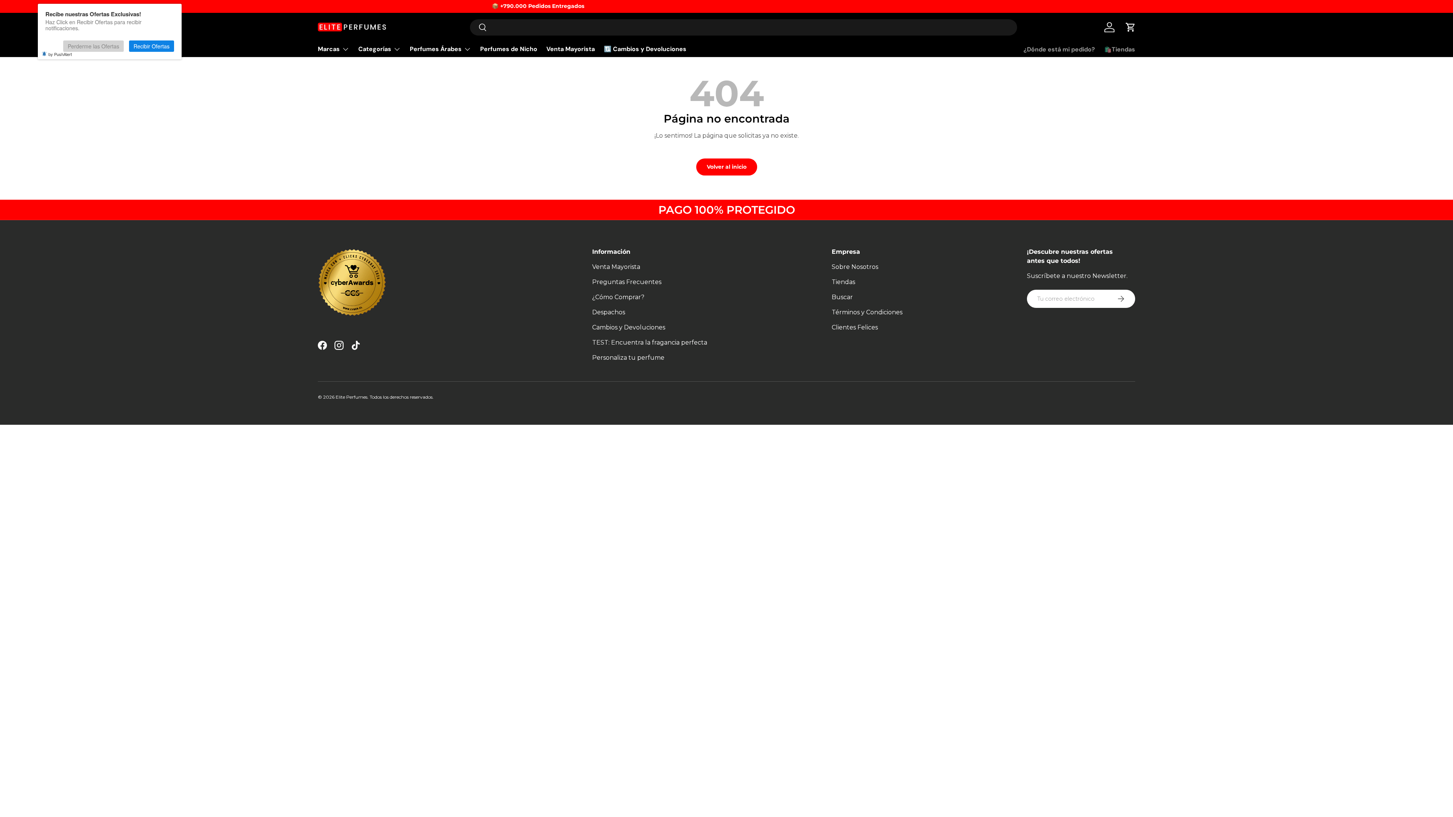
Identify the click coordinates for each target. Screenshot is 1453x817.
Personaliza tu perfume (628, 357)
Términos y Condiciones (867, 312)
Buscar (842, 297)
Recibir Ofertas (152, 46)
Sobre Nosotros (855, 266)
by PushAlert (60, 54)
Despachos (608, 312)
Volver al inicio (727, 166)
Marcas (329, 49)
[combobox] (743, 27)
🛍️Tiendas (1119, 49)
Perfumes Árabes (436, 49)
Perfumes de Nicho (508, 49)
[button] (1130, 27)
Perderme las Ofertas (93, 46)
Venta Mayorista (570, 49)
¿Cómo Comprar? (618, 297)
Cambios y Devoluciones (628, 327)
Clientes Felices (855, 327)
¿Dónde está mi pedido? (1059, 49)
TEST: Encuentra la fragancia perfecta (649, 342)
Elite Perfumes (351, 397)
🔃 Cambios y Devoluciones (645, 49)
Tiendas (843, 282)
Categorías (374, 49)
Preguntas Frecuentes (626, 282)
